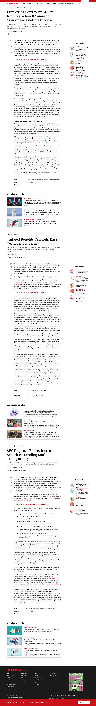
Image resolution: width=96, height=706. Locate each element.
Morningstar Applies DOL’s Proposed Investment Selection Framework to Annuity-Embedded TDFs (41, 211)
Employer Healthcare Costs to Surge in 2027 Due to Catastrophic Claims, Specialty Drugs (82, 56)
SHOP (70, 1)
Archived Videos (10, 686)
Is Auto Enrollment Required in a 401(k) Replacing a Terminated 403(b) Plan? (82, 76)
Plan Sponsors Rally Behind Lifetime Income (40, 221)
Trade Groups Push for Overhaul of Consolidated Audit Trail (41, 640)
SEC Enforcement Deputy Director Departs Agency (41, 629)
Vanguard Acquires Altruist (81, 62)
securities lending (50, 608)
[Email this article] (11, 41)
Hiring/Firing (37, 390)
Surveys (42, 3)
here (39, 174)
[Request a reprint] (11, 52)
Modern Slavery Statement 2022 (56, 698)
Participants (10, 7)
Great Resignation (22, 266)
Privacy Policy (38, 682)
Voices (35, 3)
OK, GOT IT (83, 702)
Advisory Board (38, 679)
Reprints (44, 185)
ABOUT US (65, 1)
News (22, 3)
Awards (48, 3)
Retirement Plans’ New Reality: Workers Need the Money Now (41, 422)
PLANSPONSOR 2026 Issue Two (54, 676)
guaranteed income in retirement (51, 179)
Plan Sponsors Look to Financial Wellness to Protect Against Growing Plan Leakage (40, 433)
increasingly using (49, 578)
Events (54, 3)
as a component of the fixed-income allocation (34, 141)
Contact (37, 677)
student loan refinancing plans (42, 381)
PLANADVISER (12, 697)
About (36, 675)
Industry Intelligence (69, 3)
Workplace (43, 390)
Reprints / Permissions (40, 680)
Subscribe (51, 681)
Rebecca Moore (17, 31)
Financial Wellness (30, 390)
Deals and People (79, 60)
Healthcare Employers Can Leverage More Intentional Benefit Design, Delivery (39, 412)
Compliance (10, 446)
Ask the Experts (79, 72)
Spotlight (23, 679)
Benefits (77, 46)
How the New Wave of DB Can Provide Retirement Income (82, 49)
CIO (8, 697)
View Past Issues (53, 678)
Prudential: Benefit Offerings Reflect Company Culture (80, 69)
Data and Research (80, 53)
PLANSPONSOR (20, 697)
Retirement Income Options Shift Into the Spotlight (42, 200)
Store (36, 686)
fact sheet (29, 508)
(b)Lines (23, 677)
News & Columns (11, 675)
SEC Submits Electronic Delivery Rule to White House (40, 651)
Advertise (37, 684)
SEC (27, 608)
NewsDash (23, 675)
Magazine (60, 3)
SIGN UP (86, 0)
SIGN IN (83, 0)
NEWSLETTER (75, 1)
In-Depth (29, 3)
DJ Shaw (15, 254)
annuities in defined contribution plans (34, 179)
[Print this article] (11, 55)
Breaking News (24, 680)
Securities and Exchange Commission (37, 608)
